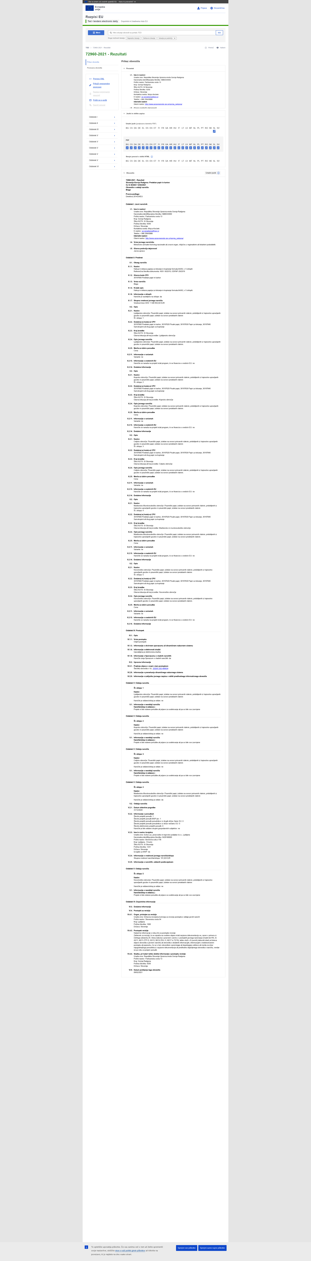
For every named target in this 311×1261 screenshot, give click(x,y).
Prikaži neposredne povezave (101, 85)
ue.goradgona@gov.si (149, 97)
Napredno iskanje (133, 38)
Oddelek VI (94, 166)
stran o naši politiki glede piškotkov (130, 1251)
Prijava (204, 8)
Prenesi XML (98, 79)
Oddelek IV (94, 129)
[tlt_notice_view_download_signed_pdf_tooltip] (214, 131)
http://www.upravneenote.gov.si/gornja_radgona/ (163, 104)
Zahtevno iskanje (149, 38)
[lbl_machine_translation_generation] (152, 157)
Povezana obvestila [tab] (94, 68)
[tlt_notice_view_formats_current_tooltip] (218, 173)
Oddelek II (93, 123)
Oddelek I (93, 117)
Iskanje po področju (166, 38)
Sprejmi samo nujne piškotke (212, 1248)
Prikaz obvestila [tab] (93, 62)
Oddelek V (93, 135)
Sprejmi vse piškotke (187, 1248)
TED (87, 48)
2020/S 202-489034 (160, 668)
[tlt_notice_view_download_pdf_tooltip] (127, 147)
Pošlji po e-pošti (100, 100)
